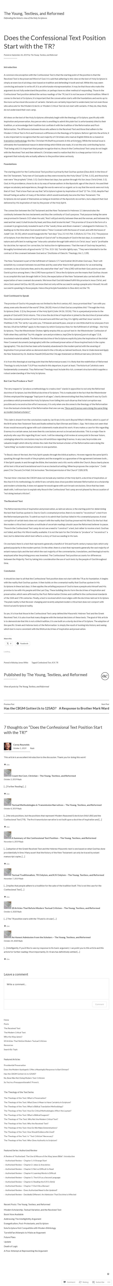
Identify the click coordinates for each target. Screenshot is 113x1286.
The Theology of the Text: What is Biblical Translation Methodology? (33, 1106)
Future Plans (10, 1237)
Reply (32, 748)
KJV (53, 662)
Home (6, 1020)
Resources (8, 1045)
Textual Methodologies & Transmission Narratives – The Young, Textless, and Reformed (57, 805)
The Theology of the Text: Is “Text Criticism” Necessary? (28, 1136)
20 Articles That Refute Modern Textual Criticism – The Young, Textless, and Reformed (56, 908)
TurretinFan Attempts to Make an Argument (25, 1232)
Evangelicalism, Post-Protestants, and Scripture (26, 1223)
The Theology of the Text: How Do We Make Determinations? (30, 1128)
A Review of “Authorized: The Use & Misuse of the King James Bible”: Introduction (39, 1156)
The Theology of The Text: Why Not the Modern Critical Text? (31, 1119)
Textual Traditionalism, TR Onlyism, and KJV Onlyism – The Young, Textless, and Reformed (58, 875)
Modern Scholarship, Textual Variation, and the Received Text (32, 1209)
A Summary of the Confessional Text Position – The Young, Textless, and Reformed (54, 838)
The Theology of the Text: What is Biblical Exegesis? (26, 1115)
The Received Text (12, 1028)
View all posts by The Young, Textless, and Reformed (26, 686)
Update (7, 1241)
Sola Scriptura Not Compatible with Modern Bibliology (30, 1228)
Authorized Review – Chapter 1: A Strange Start (26, 1160)
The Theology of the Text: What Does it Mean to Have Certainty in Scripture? (37, 1102)
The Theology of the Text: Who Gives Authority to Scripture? (30, 1140)
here (79, 140)
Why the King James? (13, 1037)
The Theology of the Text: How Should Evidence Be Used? (29, 1132)
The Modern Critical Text (15, 1032)
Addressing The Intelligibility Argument (22, 1219)
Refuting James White (19, 662)
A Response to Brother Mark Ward (84, 706)
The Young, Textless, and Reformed (34, 13)
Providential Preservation (15, 1065)
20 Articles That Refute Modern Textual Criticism (25, 1041)
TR (57, 662)
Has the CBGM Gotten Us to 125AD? (30, 706)
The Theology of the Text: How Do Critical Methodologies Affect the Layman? (37, 1111)
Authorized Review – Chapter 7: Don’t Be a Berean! (27, 1186)
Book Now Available (13, 1214)
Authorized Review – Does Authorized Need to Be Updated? (31, 1190)
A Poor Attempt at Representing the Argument (26, 1250)
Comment (99, 1004)
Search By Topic (11, 1049)
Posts (6, 1024)
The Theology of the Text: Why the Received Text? (26, 1123)
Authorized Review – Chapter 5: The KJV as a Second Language (32, 1177)
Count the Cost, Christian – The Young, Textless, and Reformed (44, 775)
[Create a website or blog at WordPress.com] (108, 1274)
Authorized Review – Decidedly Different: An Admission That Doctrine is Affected (40, 1194)
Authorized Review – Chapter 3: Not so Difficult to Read (29, 1169)
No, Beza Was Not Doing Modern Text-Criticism (24, 1078)
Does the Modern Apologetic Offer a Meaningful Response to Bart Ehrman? (36, 1069)
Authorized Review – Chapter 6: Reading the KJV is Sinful (30, 1182)
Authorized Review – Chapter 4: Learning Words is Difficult (30, 1173)
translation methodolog (15, 140)
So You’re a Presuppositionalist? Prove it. (21, 1082)
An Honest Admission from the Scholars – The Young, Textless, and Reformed (51, 937)
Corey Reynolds (21, 744)
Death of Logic (11, 1246)
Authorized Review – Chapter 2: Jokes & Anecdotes (27, 1165)
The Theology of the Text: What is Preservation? (25, 1098)
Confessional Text (44, 662)
